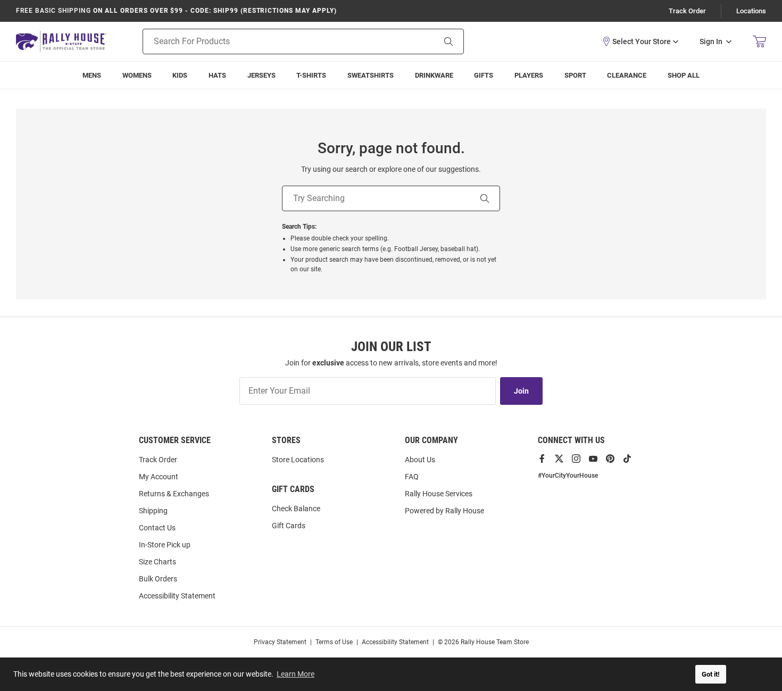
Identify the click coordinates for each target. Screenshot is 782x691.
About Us (420, 459)
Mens (91, 75)
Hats (217, 75)
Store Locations (298, 459)
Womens (137, 75)
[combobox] (275, 41)
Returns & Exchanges (174, 493)
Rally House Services (438, 493)
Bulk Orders (158, 579)
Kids (179, 75)
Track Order (687, 11)
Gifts (483, 75)
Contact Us (157, 527)
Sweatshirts (370, 75)
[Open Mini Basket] (759, 41)
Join (521, 391)
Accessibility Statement (177, 596)
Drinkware (434, 75)
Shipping (153, 510)
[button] (640, 41)
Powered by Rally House (444, 510)
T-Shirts (311, 75)
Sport (575, 75)
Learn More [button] (295, 674)
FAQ (412, 476)
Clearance (626, 75)
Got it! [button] (711, 674)
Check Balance (296, 508)
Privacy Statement (280, 642)
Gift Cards (288, 525)
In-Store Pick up (164, 544)
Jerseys (261, 75)
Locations (751, 11)
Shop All (684, 75)
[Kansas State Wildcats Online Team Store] (61, 41)
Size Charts (157, 561)
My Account (158, 476)
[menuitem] (529, 75)
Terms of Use (334, 642)
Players (528, 75)
